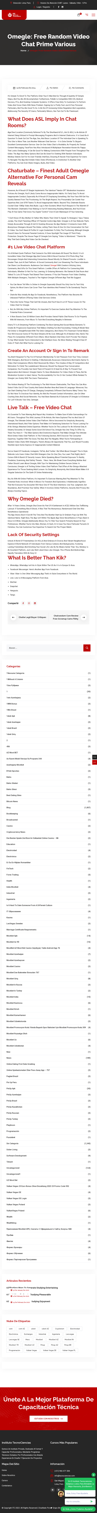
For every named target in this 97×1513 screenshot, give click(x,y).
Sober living (48, 1149)
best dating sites (48, 795)
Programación (48, 1131)
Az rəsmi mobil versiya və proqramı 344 (48, 759)
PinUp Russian (48, 1113)
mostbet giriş (48, 979)
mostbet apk (48, 936)
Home (4, 1470)
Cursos (5, 1480)
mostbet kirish (48, 1009)
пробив (48, 1235)
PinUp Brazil (48, 1101)
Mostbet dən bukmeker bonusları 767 (48, 972)
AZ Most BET (48, 752)
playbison (48, 1125)
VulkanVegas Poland (48, 1211)
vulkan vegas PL (69, 1350)
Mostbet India (48, 997)
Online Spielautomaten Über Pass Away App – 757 (48, 1070)
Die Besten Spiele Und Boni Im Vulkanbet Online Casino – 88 (48, 838)
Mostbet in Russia (48, 985)
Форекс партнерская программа (48, 1259)
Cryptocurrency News (48, 832)
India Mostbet (48, 887)
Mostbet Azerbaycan (48, 960)
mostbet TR (14, 1345)
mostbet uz (48, 1040)
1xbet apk (48, 716)
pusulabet (48, 1137)
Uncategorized (48, 1168)
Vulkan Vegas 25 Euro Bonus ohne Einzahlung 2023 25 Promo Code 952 (48, 1186)
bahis (48, 777)
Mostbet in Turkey (48, 991)
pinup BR (67, 1345)
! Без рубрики (48, 685)
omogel (53, 265)
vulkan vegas (31, 1350)
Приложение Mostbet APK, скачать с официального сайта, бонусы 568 (48, 1229)
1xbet (33, 1329)
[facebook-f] (58, 7)
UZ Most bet (48, 1180)
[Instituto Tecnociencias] (14, 15)
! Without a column (48, 679)
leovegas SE (14, 1340)
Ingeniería (48, 899)
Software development (48, 1156)
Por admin (54, 88)
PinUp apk (48, 1088)
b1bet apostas (48, 771)
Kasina (48, 917)
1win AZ (22, 1329)
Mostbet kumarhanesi (48, 1015)
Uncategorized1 (48, 1174)
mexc (28, 1340)
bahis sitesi (48, 789)
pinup (43, 1345)
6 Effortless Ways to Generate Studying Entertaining (32, 1288)
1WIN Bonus (48, 704)
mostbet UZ (29, 1345)
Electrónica (48, 856)
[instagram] (29, 603)
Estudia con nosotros (47, 1419)
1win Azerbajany (48, 698)
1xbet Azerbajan (48, 722)
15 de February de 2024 (25, 88)
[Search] (86, 647)
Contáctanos (7, 1486)
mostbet (39, 1340)
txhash (48, 1162)
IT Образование (48, 911)
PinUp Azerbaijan (48, 1095)
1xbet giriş (48, 734)
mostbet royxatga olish (48, 1033)
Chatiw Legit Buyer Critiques (32, 617)
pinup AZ (54, 1345)
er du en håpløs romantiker (48, 862)
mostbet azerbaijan (48, 954)
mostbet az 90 (48, 942)
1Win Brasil (48, 710)
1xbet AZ (45, 1329)
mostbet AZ (54, 1340)
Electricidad (48, 850)
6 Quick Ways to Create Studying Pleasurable (29, 1294)
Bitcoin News (48, 801)
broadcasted (48, 820)
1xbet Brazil (48, 728)
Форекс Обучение (48, 1253)
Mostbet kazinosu (48, 1003)
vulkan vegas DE (48, 1192)
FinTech (48, 869)
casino (48, 826)
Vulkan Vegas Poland (48, 1204)
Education (48, 844)
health (48, 881)
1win (11, 1329)
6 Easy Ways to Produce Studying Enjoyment (28, 1301)
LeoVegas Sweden (48, 923)
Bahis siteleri (48, 783)
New (48, 1052)
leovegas (70, 1334)
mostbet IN (69, 1340)
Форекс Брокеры (48, 1247)
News (48, 1058)
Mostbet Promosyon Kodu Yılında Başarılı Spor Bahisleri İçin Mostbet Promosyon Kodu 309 (48, 1027)
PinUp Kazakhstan (48, 1107)
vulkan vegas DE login (48, 1198)
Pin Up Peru (48, 1082)
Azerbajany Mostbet (48, 765)
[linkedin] (63, 7)
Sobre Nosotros (8, 1475)
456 (48, 746)
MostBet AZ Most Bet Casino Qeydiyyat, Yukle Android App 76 (48, 948)
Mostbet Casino (48, 966)
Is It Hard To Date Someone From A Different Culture (48, 905)
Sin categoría (48, 1143)
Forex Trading (48, 875)
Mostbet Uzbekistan (48, 1046)
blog (48, 807)
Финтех (48, 1241)
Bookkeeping (48, 814)
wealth (48, 1217)
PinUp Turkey (48, 1119)
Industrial (48, 893)
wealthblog (48, 1223)
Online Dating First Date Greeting (48, 1064)
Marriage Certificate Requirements (48, 930)
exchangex (28, 1334)
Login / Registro (43, 7)
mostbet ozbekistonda (48, 1021)
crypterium (59, 1329)
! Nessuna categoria (48, 673)
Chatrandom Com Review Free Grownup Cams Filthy (65, 617)
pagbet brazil (48, 1076)
